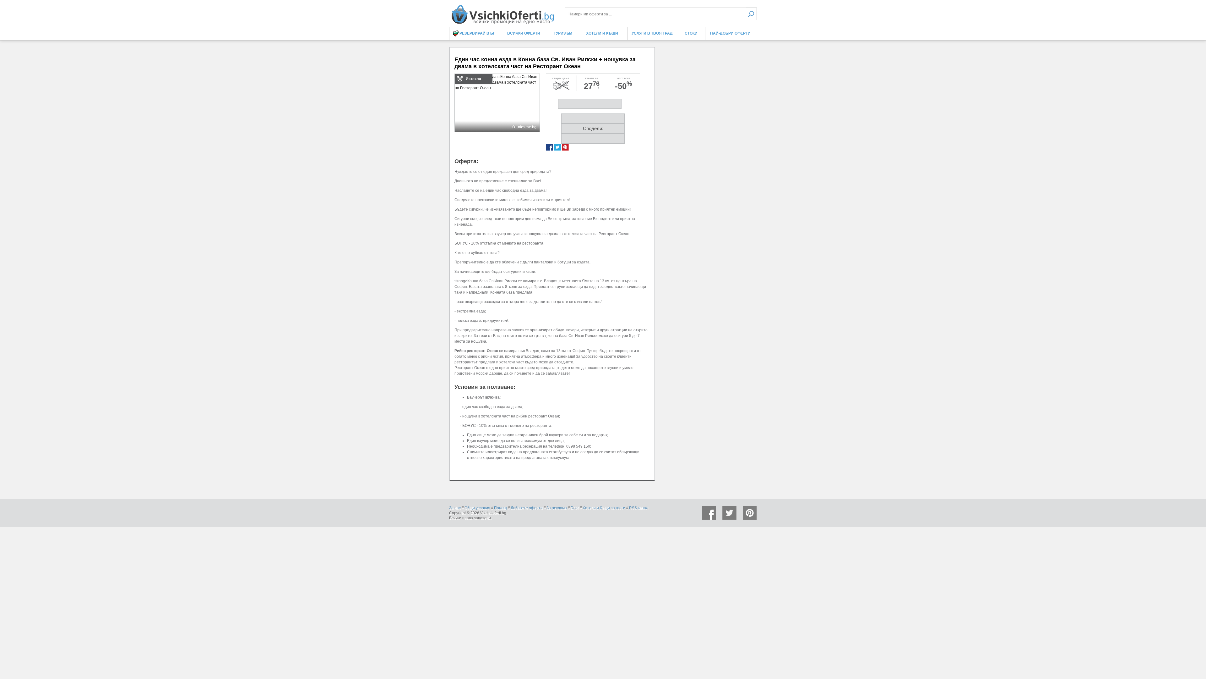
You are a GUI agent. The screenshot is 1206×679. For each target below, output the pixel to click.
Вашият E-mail (513, 56)
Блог (575, 508)
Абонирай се (557, 116)
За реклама (556, 508)
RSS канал (638, 508)
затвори (699, 38)
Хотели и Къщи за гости (604, 508)
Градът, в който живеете (521, 79)
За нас (455, 508)
